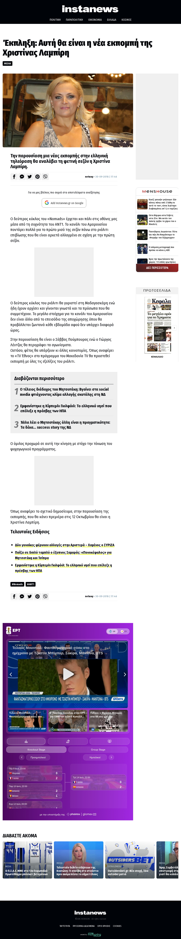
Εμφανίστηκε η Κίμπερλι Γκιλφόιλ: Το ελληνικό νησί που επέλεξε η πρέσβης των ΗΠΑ (63, 409)
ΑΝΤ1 (31, 584)
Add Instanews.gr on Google (66, 203)
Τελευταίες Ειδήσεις (29, 532)
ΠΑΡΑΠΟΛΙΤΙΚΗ (74, 19)
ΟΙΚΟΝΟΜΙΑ (95, 19)
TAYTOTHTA (65, 926)
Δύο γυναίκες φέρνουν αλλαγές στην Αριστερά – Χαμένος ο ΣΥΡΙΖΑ (64, 545)
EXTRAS (111, 866)
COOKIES (117, 926)
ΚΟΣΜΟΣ (127, 19)
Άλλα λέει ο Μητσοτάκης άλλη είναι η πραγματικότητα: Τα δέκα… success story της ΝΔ (62, 425)
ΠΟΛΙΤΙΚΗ (55, 19)
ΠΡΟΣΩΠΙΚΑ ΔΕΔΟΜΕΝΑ (84, 926)
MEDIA (7, 63)
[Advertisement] (64, 272)
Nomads (18, 584)
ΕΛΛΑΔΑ (111, 19)
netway (89, 176)
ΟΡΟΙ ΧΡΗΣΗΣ (103, 926)
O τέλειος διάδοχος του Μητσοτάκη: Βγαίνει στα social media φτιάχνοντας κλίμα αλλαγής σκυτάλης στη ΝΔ (61, 392)
